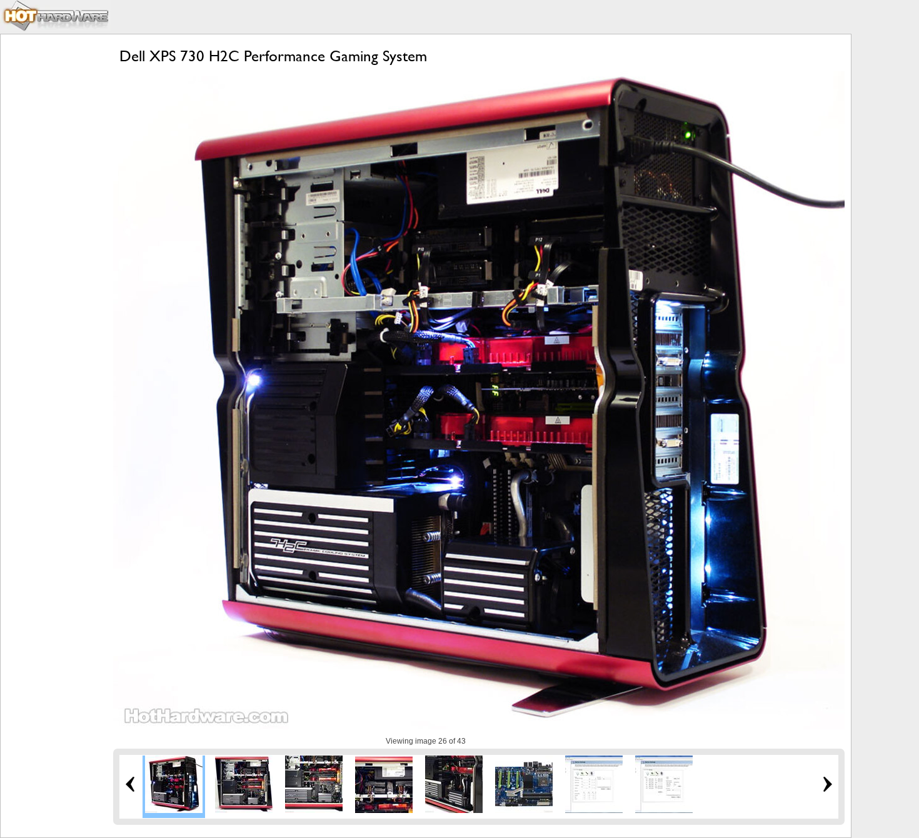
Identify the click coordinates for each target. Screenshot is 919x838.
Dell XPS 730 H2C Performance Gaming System (273, 56)
